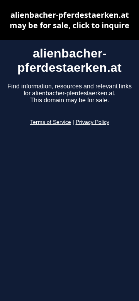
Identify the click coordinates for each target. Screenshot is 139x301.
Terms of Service (50, 122)
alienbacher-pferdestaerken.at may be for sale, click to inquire (69, 20)
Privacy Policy (92, 122)
